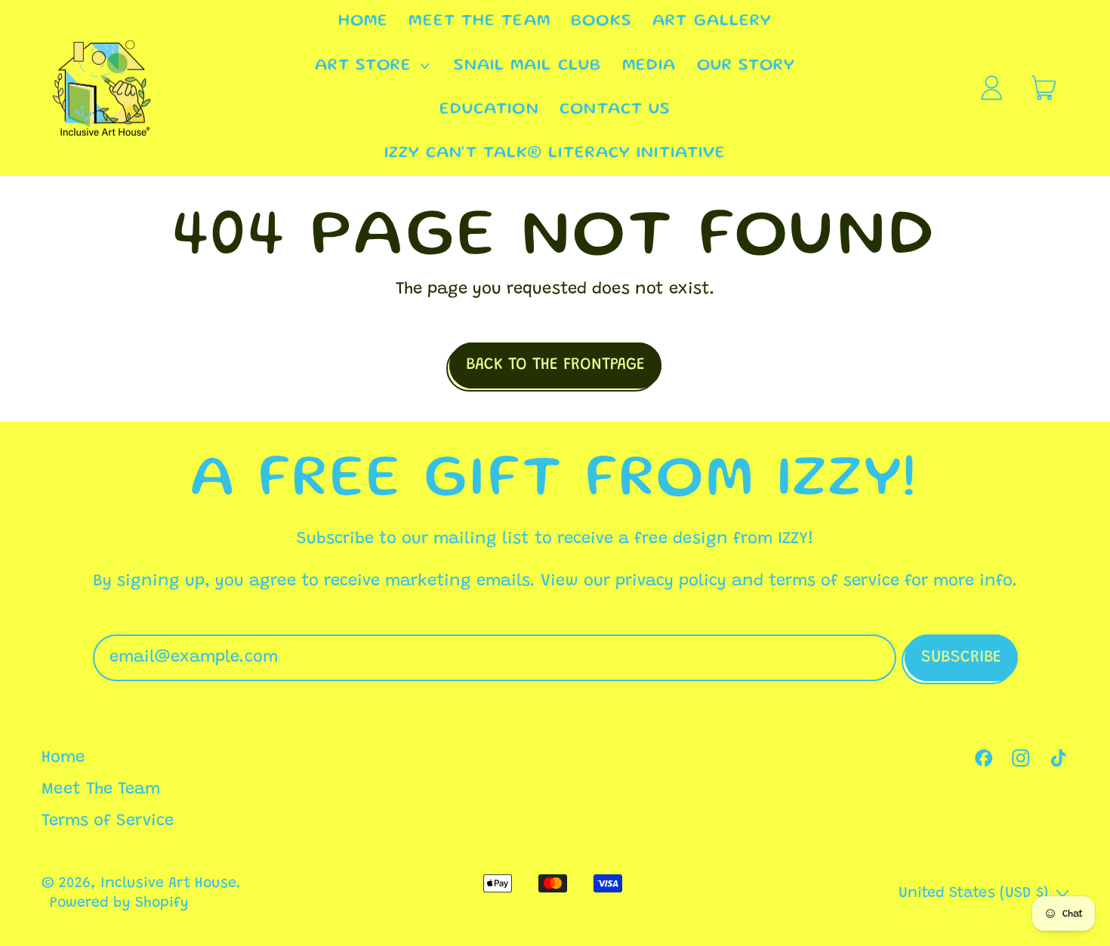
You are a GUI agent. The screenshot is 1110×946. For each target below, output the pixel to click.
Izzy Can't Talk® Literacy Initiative (555, 153)
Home (63, 758)
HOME (363, 21)
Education (489, 110)
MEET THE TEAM (479, 21)
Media (649, 66)
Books (601, 21)
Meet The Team (101, 790)
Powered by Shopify (119, 903)
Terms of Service (108, 821)
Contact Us (615, 110)
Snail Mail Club (528, 66)
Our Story (746, 66)
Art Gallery (712, 21)
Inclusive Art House (168, 884)
